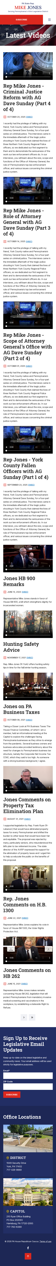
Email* (6, 1071)
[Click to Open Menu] (49, 20)
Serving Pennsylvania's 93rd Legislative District (28, 7)
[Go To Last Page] (32, 1017)
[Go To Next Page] (24, 1017)
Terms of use (45, 1241)
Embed (29, 117)
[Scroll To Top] (28, 1256)
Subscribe (21, 19)
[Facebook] (28, 1248)
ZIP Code (8, 1082)
